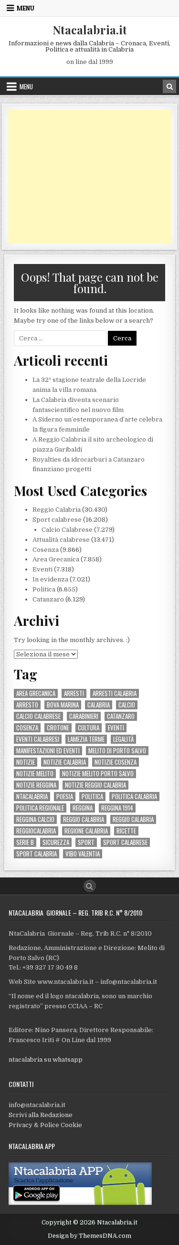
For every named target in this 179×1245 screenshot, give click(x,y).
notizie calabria (64, 762)
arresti (74, 693)
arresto (27, 704)
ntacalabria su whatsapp (46, 1059)
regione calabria (86, 830)
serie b (25, 842)
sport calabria (36, 853)
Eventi (42, 569)
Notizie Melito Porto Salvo (98, 773)
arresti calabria (115, 693)
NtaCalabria (32, 796)
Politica (43, 589)
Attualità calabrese (61, 539)
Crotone (58, 727)
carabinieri (83, 716)
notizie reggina (36, 785)
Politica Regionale (40, 807)
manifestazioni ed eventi (48, 750)
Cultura (88, 727)
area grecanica (35, 693)
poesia (64, 796)
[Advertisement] (89, 176)
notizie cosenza (116, 762)
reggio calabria (83, 819)
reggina (83, 807)
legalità (123, 739)
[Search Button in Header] (169, 86)
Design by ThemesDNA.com (89, 1236)
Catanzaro (48, 599)
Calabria (98, 704)
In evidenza (50, 579)
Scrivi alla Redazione (41, 1114)
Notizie (25, 762)
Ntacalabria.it (90, 29)
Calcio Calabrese (67, 529)
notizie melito (34, 773)
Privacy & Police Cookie (45, 1125)
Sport (86, 842)
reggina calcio (35, 819)
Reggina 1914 (117, 807)
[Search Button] (90, 886)
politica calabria (134, 796)
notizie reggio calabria (95, 785)
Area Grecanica (55, 559)
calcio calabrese (38, 716)
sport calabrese (125, 842)
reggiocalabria (36, 830)
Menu (25, 8)
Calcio (126, 704)
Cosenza (45, 549)
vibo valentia (82, 853)
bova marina (63, 704)
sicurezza (55, 842)
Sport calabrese (57, 519)
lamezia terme (86, 739)
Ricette (126, 830)
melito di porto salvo (117, 750)
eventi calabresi (37, 739)
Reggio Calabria (56, 509)
